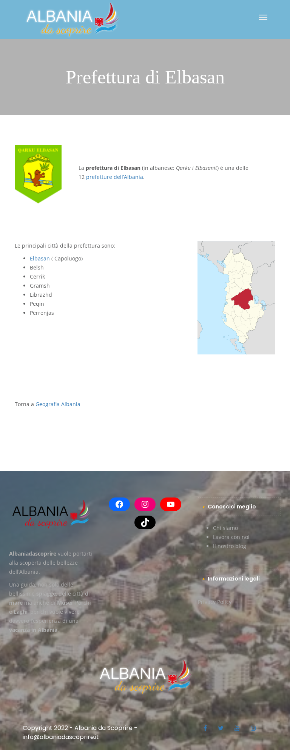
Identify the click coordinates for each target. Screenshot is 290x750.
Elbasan (40, 258)
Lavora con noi (231, 537)
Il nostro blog (229, 546)
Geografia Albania (57, 404)
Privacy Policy (214, 601)
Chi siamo (225, 527)
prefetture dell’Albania (114, 176)
